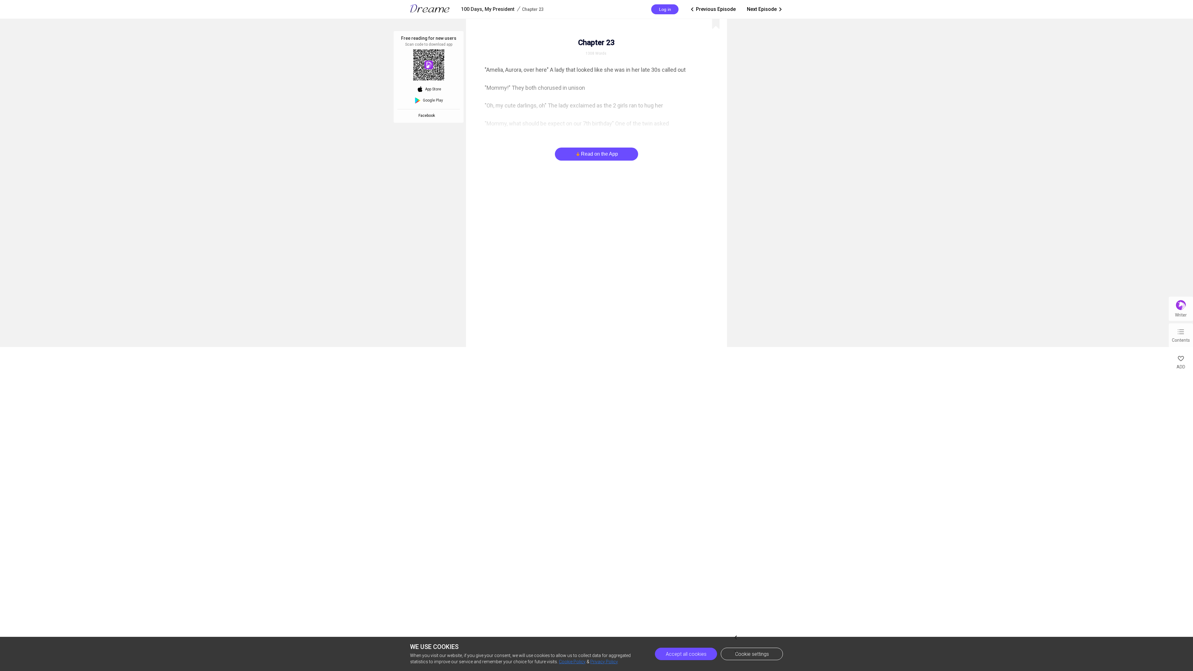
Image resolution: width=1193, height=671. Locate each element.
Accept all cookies (686, 654)
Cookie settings (752, 654)
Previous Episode (713, 9)
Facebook (427, 115)
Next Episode (765, 9)
